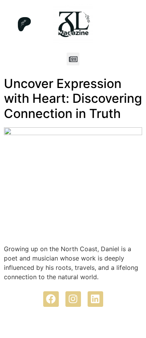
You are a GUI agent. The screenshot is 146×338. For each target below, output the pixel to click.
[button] (73, 59)
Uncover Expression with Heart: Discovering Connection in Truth (73, 98)
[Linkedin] (95, 299)
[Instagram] (73, 299)
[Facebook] (51, 299)
